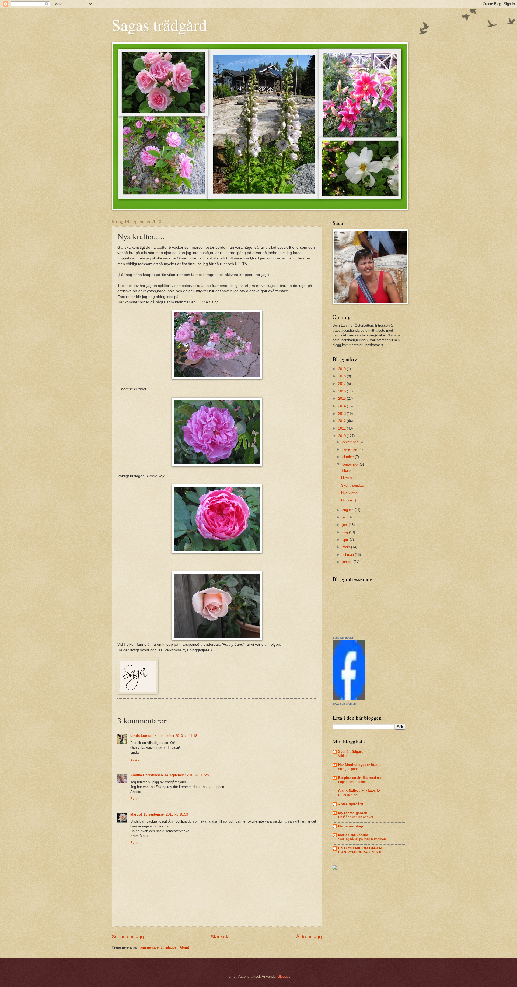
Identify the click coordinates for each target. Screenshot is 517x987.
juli (345, 517)
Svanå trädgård (351, 752)
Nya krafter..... (352, 493)
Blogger (283, 976)
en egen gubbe (349, 769)
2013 (342, 414)
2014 (342, 406)
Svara (134, 759)
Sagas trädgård (159, 25)
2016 (342, 391)
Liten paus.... (351, 478)
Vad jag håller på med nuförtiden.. (362, 839)
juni (345, 525)
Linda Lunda (140, 736)
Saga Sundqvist (343, 637)
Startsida (220, 936)
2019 (342, 369)
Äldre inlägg (309, 936)
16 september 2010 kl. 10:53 (166, 814)
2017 (342, 384)
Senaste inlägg (128, 936)
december (350, 442)
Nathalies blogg (351, 826)
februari (348, 555)
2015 (342, 398)
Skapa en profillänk (345, 703)
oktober (348, 457)
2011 (342, 428)
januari (348, 562)
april (346, 540)
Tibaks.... (348, 471)
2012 (342, 421)
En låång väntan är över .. (357, 817)
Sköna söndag (352, 485)
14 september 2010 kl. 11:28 (187, 775)
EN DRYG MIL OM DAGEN (360, 848)
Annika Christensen (146, 775)
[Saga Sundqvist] (349, 699)
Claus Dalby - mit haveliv (359, 791)
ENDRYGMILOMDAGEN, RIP (359, 852)
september (351, 464)
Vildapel (344, 756)
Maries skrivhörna (353, 835)
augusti (348, 510)
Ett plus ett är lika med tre (359, 778)
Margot (136, 814)
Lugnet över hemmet (353, 782)
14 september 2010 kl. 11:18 (175, 736)
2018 (342, 376)
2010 (342, 436)
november (350, 449)
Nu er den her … (350, 795)
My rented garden (352, 813)
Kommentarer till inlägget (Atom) (164, 947)
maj (345, 532)
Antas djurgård (350, 804)
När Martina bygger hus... (359, 765)
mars (346, 547)
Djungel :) (348, 500)
